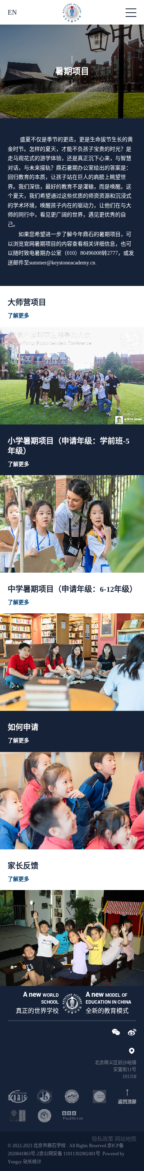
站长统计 (32, 1161)
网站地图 (125, 1139)
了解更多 (18, 316)
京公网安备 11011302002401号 (69, 1153)
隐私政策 (102, 1139)
